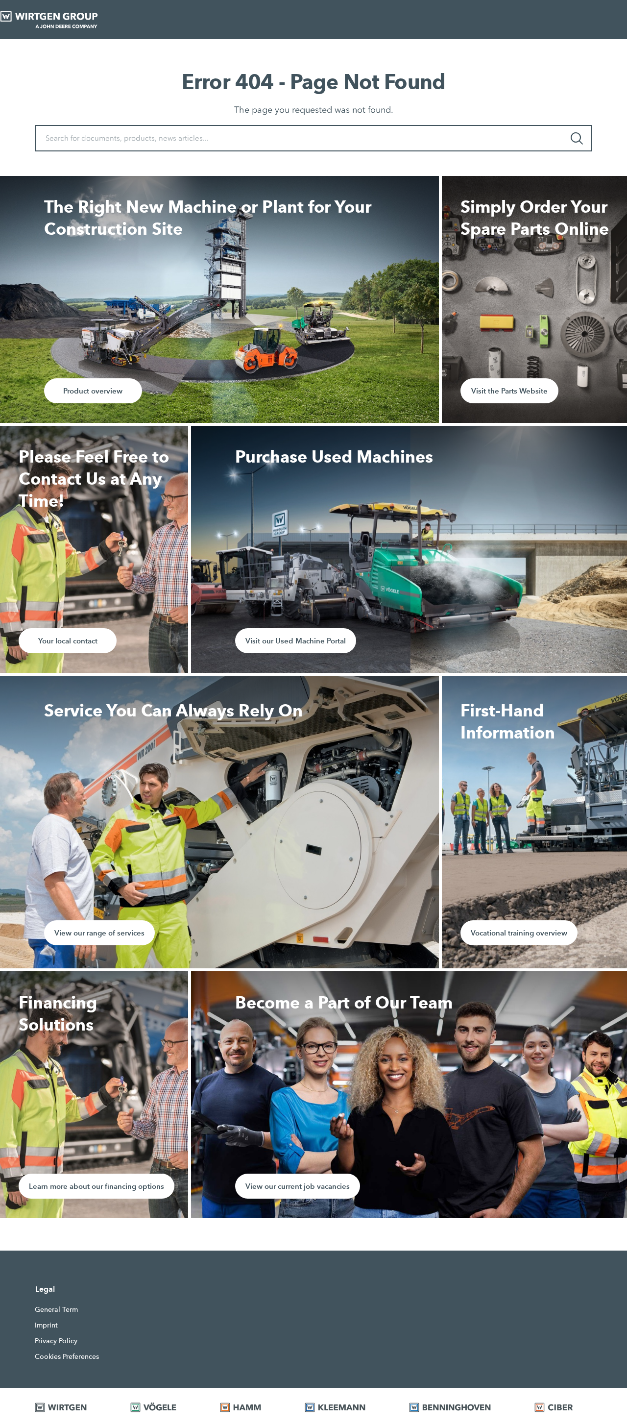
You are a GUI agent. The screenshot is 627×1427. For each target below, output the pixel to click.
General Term (56, 1309)
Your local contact (67, 640)
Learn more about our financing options (96, 1186)
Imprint (46, 1325)
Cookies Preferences (67, 1356)
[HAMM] (250, 1407)
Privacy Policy (56, 1340)
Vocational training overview (519, 932)
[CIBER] (563, 1407)
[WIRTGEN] (70, 1407)
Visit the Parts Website (509, 390)
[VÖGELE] (162, 1407)
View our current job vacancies (297, 1186)
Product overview (92, 390)
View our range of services (99, 932)
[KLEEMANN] (345, 1407)
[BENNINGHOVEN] (459, 1407)
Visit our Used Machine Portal (295, 640)
